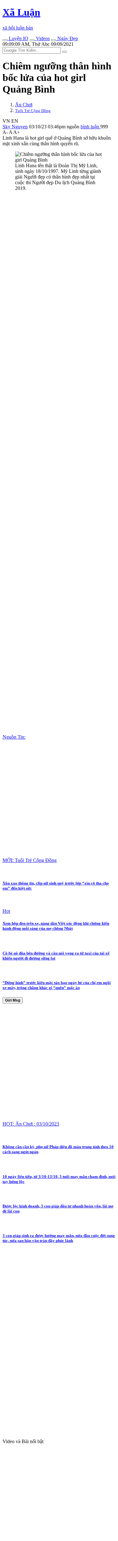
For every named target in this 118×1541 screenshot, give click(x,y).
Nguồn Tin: (14, 737)
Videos (42, 38)
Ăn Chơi (23, 104)
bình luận (90, 126)
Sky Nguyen (15, 126)
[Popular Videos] (32, 40)
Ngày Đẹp (67, 38)
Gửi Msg (12, 1000)
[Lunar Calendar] (53, 40)
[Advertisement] (59, 255)
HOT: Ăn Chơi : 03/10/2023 (31, 1123)
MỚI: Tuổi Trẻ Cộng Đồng (30, 860)
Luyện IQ (18, 38)
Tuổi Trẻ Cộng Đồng (33, 110)
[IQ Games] (5, 40)
